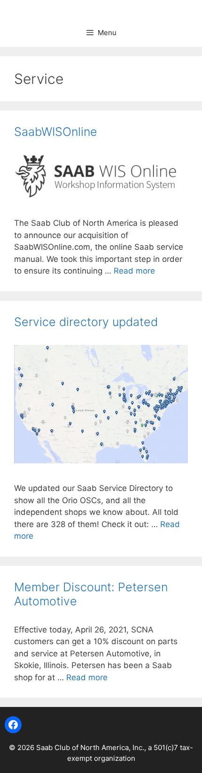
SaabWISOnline (55, 132)
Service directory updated (86, 322)
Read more (134, 270)
